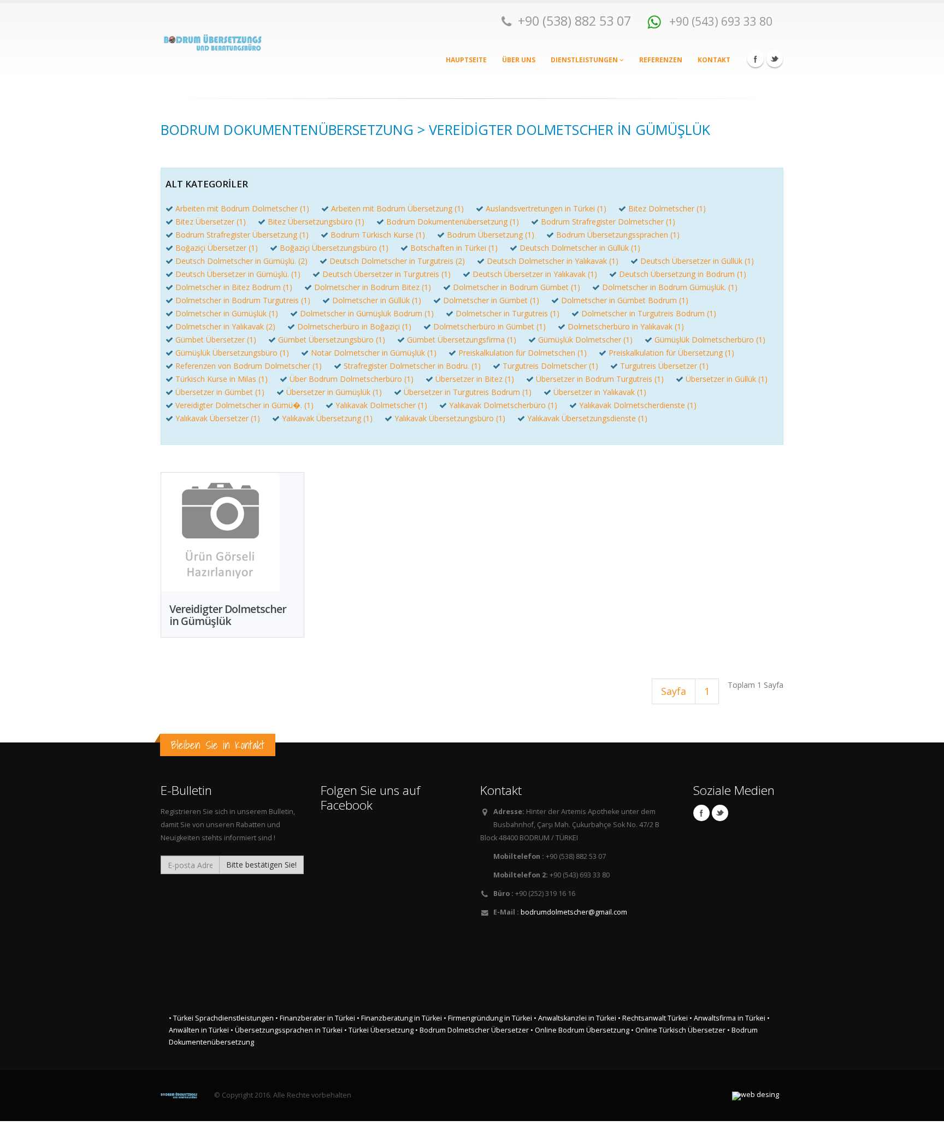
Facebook (755, 59)
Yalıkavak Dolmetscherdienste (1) (638, 405)
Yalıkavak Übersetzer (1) (217, 418)
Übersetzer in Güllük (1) (727, 379)
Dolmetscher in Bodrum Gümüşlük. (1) (670, 287)
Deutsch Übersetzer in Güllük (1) (697, 261)
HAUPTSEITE (466, 59)
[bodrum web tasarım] (755, 1096)
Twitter (774, 59)
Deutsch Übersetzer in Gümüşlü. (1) (237, 274)
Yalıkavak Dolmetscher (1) (381, 405)
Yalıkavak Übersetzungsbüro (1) (449, 418)
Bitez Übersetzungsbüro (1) (316, 221)
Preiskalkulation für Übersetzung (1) (671, 352)
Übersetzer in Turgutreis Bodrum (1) (468, 392)
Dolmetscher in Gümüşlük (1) (226, 313)
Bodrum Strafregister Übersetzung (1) (242, 234)
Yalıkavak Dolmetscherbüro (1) (503, 405)
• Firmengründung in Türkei (488, 1018)
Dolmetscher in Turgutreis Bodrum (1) (648, 313)
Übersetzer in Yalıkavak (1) (599, 392)
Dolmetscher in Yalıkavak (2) (225, 326)
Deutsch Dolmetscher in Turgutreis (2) (397, 261)
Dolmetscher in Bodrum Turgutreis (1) (242, 300)
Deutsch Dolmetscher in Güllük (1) (580, 248)
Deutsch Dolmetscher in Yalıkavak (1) (552, 261)
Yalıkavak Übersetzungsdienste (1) (587, 418)
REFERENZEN (660, 59)
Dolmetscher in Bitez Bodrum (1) (233, 287)
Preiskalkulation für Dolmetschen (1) (522, 352)
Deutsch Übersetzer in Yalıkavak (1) (535, 274)
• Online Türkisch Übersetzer (678, 1030)
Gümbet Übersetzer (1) (215, 339)
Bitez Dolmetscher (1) (667, 208)
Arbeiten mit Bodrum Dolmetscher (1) (242, 208)
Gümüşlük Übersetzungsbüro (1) (232, 352)
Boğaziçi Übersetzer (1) (216, 248)
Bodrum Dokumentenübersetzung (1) (452, 221)
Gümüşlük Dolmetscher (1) (585, 339)
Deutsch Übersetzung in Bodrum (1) (682, 274)
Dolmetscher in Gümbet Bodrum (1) (624, 300)
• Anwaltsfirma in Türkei (727, 1018)
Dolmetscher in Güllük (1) (376, 300)
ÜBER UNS (518, 59)
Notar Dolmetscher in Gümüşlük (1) (373, 352)
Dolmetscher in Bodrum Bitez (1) (372, 287)
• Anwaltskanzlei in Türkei (575, 1018)
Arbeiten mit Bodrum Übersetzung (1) (397, 208)
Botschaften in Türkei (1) (454, 248)
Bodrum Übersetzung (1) (490, 234)
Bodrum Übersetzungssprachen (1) (618, 234)
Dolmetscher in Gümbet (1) (491, 300)
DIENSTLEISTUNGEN (585, 59)
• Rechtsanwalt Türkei (653, 1018)
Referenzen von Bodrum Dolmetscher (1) (248, 366)
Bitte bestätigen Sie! (261, 864)
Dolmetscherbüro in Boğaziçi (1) (354, 326)
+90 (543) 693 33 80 (719, 21)
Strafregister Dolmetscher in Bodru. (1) (412, 366)
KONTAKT (714, 59)
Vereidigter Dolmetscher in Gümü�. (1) (244, 405)
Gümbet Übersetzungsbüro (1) (331, 339)
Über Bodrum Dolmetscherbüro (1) (352, 379)
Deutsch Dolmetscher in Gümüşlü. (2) (241, 261)
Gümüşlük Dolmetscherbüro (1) (709, 339)
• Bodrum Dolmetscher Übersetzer (472, 1030)
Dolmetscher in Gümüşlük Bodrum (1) (367, 313)
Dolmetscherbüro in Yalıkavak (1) (626, 326)
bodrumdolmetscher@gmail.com (574, 912)
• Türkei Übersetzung (379, 1030)
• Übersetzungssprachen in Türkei (287, 1030)
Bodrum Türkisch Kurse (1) (378, 234)
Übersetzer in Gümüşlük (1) (334, 392)
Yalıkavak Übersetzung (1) (327, 418)
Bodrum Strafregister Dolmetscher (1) (608, 221)
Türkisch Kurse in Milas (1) (221, 379)
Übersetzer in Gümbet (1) (219, 392)
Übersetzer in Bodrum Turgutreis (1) (600, 379)
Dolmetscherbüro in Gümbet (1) (489, 326)
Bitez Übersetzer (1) (210, 221)
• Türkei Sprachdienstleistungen (221, 1018)
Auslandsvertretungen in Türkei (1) (546, 208)
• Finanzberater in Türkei (315, 1018)
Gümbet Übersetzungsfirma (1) (461, 339)
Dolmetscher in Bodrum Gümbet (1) (516, 287)
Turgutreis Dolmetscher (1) (550, 366)
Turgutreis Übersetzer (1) (664, 366)
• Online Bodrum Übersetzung (579, 1030)
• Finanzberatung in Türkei (399, 1018)
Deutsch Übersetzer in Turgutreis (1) (386, 274)
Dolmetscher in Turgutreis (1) (507, 313)
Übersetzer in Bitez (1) (474, 379)
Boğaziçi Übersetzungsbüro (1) (334, 248)
